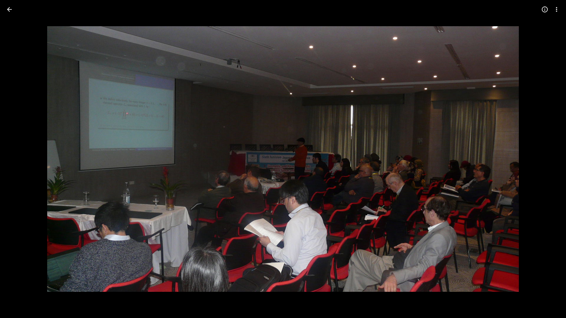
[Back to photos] (9, 9)
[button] (16, 159)
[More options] (556, 9)
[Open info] (545, 9)
